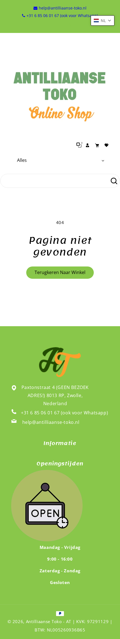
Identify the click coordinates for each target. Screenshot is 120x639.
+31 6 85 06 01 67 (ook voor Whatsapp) (64, 413)
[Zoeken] (114, 181)
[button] (102, 20)
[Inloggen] (87, 145)
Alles (22, 160)
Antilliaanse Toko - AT (48, 621)
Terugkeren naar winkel (60, 272)
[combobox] (60, 181)
